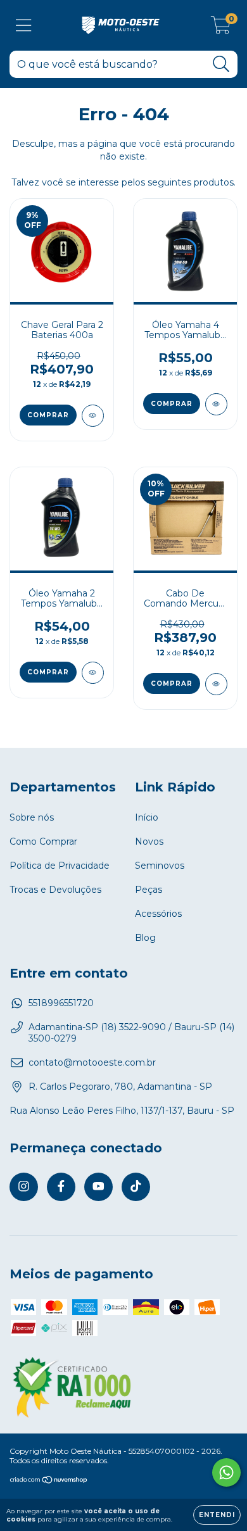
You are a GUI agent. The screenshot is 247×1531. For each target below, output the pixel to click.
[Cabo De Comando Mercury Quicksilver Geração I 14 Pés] (216, 684)
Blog (145, 937)
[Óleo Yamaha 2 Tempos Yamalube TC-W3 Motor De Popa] (93, 673)
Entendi (217, 1515)
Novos (149, 841)
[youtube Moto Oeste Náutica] (98, 1187)
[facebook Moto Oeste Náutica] (61, 1187)
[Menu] (24, 25)
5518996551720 (61, 1003)
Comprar (172, 404)
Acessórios (158, 913)
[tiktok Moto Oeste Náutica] (136, 1187)
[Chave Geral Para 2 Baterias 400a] (93, 416)
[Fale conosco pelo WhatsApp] (226, 1472)
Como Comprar (43, 841)
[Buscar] (221, 64)
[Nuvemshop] (49, 1481)
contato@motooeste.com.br (92, 1062)
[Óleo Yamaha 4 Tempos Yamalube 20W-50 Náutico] (216, 404)
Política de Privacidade (60, 865)
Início (146, 817)
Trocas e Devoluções (55, 889)
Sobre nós (32, 817)
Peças (148, 889)
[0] (220, 28)
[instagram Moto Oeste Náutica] (24, 1187)
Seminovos (159, 865)
